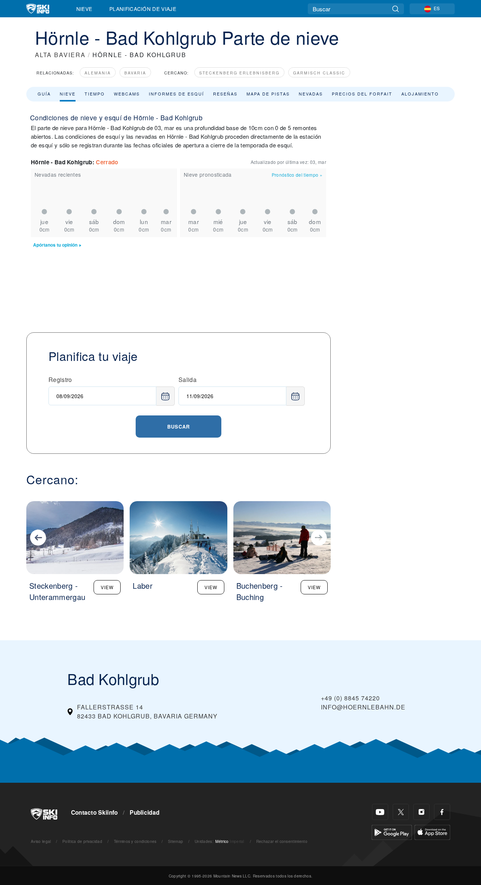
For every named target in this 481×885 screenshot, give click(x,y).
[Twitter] (401, 812)
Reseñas (225, 94)
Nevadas (311, 94)
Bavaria (135, 73)
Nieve (84, 8)
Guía (44, 94)
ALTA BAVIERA (60, 54)
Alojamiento (420, 94)
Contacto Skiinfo (94, 812)
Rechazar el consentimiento (281, 841)
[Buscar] (395, 8)
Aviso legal (41, 841)
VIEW (107, 587)
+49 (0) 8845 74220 (350, 698)
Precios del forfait (362, 94)
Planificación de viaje (142, 8)
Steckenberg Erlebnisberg (239, 73)
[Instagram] (421, 812)
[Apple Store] (432, 831)
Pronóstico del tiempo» (297, 174)
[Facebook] (442, 812)
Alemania (98, 73)
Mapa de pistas (268, 94)
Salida (187, 379)
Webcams (127, 94)
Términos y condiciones (135, 841)
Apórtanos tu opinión (55, 245)
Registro (60, 379)
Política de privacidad (82, 841)
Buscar (178, 426)
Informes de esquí (176, 94)
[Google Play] (392, 831)
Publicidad (144, 812)
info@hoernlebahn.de (363, 707)
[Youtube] (380, 812)
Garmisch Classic (319, 73)
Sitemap (175, 841)
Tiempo (95, 94)
